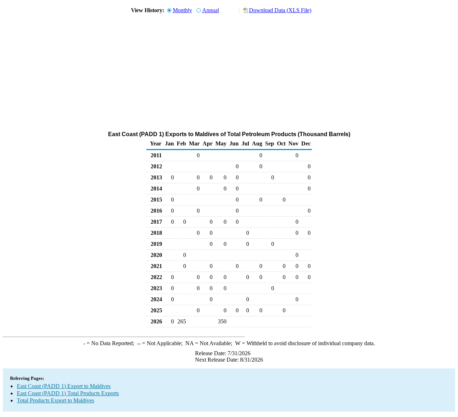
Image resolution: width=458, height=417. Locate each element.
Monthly (182, 10)
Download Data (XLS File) (280, 10)
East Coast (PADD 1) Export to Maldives (64, 386)
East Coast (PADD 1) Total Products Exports (68, 393)
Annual (210, 10)
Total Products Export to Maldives (55, 400)
